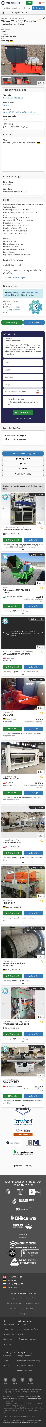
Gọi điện (35, 322)
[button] (43, 3)
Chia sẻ (23, 469)
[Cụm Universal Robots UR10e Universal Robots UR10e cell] (23, 509)
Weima (6, 105)
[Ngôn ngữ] (40, 3)
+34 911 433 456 (14, 1287)
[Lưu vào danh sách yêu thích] (40, 18)
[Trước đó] (3, 64)
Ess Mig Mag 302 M (32, 1303)
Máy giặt (14, 1298)
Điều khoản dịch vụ (24, 1422)
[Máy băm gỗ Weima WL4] (23, 694)
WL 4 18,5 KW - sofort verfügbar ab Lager (20, 112)
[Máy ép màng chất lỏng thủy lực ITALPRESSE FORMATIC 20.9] (23, 1003)
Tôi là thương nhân (16, 399)
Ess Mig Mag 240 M (23, 1314)
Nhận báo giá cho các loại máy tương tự (23, 403)
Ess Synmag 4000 (29, 1308)
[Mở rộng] (23, 549)
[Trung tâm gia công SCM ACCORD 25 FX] (23, 822)
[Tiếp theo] (42, 64)
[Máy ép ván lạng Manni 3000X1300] (23, 758)
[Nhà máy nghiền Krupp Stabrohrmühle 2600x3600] (23, 942)
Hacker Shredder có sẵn (13, 98)
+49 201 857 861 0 (14, 1280)
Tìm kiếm (39, 8)
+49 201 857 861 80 (15, 1284)
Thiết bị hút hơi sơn (13, 1303)
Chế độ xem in (24, 458)
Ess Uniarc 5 (14, 1308)
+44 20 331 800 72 (14, 1277)
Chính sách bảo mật (23, 418)
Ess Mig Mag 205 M (28, 1298)
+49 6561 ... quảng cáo (16, 435)
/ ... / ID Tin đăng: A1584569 (15, 13)
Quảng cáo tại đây (24, 1165)
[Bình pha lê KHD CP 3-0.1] (23, 882)
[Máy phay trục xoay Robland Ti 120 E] (23, 1061)
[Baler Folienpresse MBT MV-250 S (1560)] (23, 569)
